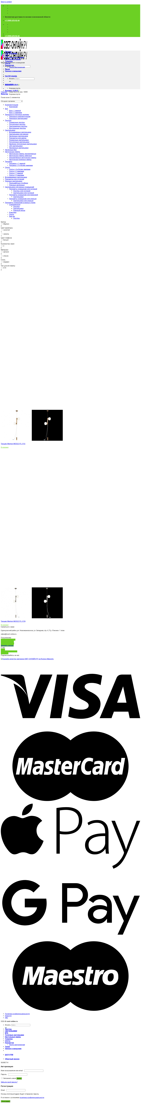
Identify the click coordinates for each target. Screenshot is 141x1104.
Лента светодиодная (17, 67)
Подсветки (9, 65)
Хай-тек (12, 216)
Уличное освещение (13, 71)
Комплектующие (11, 105)
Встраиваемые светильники (20, 132)
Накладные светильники (18, 148)
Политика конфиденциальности (17, 1014)
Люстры (8, 52)
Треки (7, 69)
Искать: (12, 79)
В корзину (5, 447)
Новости (8, 1016)
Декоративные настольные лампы (22, 158)
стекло (5, 256)
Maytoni (6, 224)
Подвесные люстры (17, 122)
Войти (19, 1078)
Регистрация (5, 1101)
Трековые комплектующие (19, 117)
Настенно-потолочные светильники (23, 144)
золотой (6, 230)
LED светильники (16, 146)
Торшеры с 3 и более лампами (21, 165)
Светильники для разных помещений (19, 187)
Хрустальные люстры (17, 128)
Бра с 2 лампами (15, 113)
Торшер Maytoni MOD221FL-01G (13, 444)
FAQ (6, 1018)
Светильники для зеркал (18, 134)
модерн (6, 262)
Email (3, 1090)
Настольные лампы (13, 59)
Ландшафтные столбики (18, 183)
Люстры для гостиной (21, 191)
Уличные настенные (17, 185)
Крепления (13, 107)
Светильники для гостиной (23, 193)
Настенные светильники (18, 136)
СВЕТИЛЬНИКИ (11, 53)
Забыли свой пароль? (9, 1082)
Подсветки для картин (17, 138)
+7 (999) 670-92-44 (12, 21)
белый (5, 240)
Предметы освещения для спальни (22, 199)
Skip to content (6, 2)
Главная (4, 92)
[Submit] (10, 81)
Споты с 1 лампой (16, 173)
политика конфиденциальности (32, 1098)
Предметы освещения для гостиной (23, 189)
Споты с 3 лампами (16, 175)
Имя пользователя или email (12, 1071)
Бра (6, 109)
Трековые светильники (18, 118)
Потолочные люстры (17, 124)
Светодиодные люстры (18, 126)
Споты (7, 63)
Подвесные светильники (19, 140)
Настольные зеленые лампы (20, 160)
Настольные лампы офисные (20, 156)
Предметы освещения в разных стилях (20, 203)
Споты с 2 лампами (16, 171)
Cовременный (14, 205)
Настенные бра (11, 150)
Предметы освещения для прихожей (23, 195)
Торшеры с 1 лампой (17, 163)
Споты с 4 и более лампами (19, 169)
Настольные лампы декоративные (22, 154)
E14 (4, 268)
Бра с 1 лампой (15, 111)
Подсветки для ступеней (14, 179)
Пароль (4, 1074)
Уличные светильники (13, 181)
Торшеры (9, 61)
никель (6, 234)
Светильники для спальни (23, 201)
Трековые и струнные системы (17, 115)
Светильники (10, 130)
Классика (12, 212)
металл (6, 252)
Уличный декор (19, 210)
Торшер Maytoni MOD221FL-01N (13, 621)
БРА (6, 55)
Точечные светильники (14, 57)
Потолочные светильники (19, 142)
